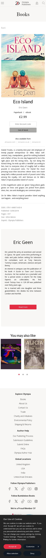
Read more (23, 307)
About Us (23, 403)
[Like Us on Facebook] (9, 489)
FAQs (23, 448)
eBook (28, 112)
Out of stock (23, 130)
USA (23, 468)
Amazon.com (10, 142)
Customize (30, 547)
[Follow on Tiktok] (23, 501)
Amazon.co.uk (23, 142)
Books (23, 399)
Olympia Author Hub (23, 452)
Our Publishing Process (23, 436)
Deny (32, 553)
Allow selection (12, 553)
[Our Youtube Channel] (29, 489)
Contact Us (23, 407)
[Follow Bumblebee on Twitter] (16, 501)
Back (3, 27)
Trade (23, 411)
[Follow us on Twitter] (16, 489)
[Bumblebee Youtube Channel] (29, 501)
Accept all (12, 547)
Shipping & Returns (23, 424)
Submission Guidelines (23, 440)
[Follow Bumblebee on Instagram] (36, 501)
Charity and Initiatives (23, 416)
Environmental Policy (23, 420)
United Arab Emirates (23, 477)
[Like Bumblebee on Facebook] (9, 501)
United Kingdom (23, 464)
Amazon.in (36, 142)
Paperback (18, 112)
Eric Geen (23, 107)
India (23, 472)
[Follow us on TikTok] (23, 489)
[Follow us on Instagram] (36, 489)
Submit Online (23, 444)
